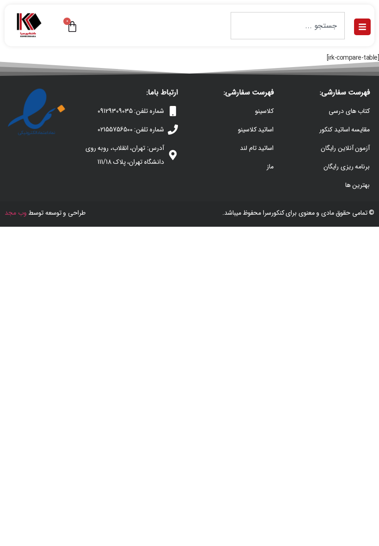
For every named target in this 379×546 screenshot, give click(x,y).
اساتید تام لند (257, 148)
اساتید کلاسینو (256, 129)
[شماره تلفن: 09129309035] (173, 111)
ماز (270, 166)
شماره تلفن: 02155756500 (131, 129)
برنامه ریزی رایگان (347, 166)
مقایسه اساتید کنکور (344, 129)
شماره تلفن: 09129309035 (131, 111)
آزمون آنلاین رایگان (345, 148)
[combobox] (288, 25)
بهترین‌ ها (357, 185)
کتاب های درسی (349, 111)
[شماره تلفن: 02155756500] (173, 129)
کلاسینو (264, 111)
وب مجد (16, 213)
